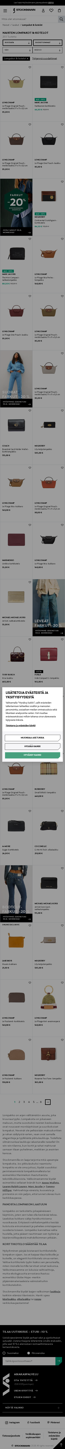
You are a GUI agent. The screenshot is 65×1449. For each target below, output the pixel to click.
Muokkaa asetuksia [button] (32, 738)
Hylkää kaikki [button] (32, 746)
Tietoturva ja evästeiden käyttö (21, 726)
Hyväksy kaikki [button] (32, 755)
